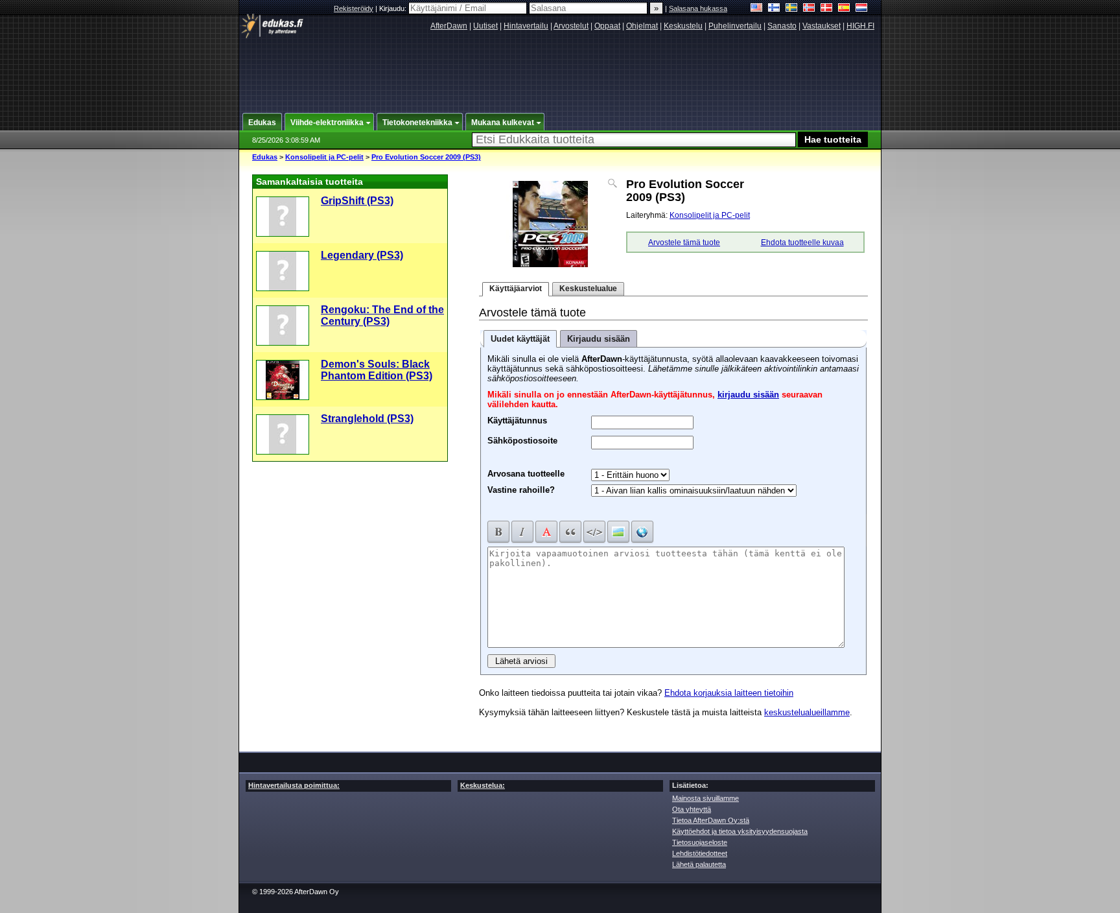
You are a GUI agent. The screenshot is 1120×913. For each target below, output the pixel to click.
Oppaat (607, 25)
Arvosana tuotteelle (526, 474)
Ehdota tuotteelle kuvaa (802, 242)
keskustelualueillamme (807, 712)
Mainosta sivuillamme (705, 798)
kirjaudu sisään (748, 394)
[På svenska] (792, 8)
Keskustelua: (482, 785)
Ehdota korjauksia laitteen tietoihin (728, 693)
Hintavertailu (526, 25)
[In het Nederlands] (862, 8)
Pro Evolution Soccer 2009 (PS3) (426, 157)
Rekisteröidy (353, 8)
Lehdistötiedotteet (699, 853)
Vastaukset (821, 25)
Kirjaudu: (393, 8)
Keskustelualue (588, 288)
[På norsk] (809, 8)
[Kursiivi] (522, 532)
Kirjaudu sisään (598, 339)
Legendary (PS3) (362, 255)
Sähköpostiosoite (522, 439)
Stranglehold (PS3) (367, 418)
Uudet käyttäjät (520, 339)
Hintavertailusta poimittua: (294, 785)
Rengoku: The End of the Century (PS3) (382, 315)
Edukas (264, 157)
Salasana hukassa (698, 8)
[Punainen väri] (546, 532)
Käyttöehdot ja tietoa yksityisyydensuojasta (740, 831)
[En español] (844, 8)
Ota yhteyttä (691, 809)
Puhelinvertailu (735, 25)
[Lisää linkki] (642, 532)
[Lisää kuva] (618, 532)
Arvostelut (571, 25)
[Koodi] (594, 532)
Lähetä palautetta (699, 864)
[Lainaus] (570, 532)
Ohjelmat (642, 25)
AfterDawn (448, 25)
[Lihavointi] (498, 532)
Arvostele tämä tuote (684, 242)
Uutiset (485, 25)
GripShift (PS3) (357, 200)
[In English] (757, 8)
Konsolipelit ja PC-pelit (324, 157)
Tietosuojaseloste (699, 842)
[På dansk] (827, 8)
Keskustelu (683, 25)
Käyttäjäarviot (515, 288)
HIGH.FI (860, 25)
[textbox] (634, 139)
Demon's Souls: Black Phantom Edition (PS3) (376, 370)
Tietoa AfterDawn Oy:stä (710, 820)
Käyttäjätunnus (517, 419)
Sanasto (782, 25)
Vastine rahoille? (521, 490)
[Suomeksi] (774, 8)
